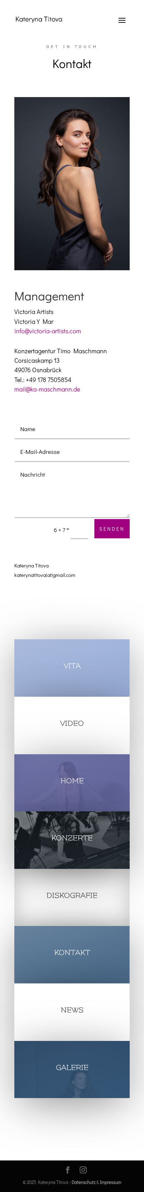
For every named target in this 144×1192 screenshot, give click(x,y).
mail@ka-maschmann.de (47, 389)
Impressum (110, 1182)
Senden (112, 528)
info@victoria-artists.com (47, 331)
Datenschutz (83, 1182)
